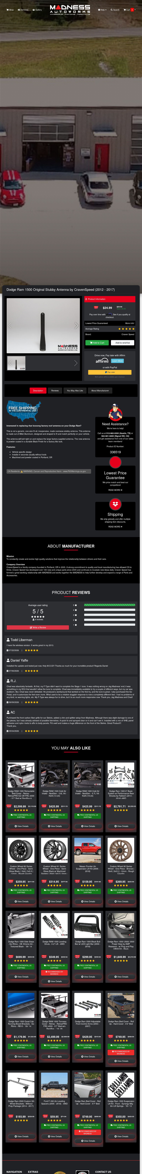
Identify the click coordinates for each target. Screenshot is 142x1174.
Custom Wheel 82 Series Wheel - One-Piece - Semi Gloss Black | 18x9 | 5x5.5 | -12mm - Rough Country (21, 870)
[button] (76, 326)
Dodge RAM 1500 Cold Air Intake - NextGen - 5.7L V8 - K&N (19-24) (87, 793)
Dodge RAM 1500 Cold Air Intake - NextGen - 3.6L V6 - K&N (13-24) (54, 793)
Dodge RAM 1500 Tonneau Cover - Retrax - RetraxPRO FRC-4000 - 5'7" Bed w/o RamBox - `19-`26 (54, 1025)
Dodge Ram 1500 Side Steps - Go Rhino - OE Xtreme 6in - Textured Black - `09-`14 (21, 944)
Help (102, 9)
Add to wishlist (123, 342)
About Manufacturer (100, 390)
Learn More (117, 360)
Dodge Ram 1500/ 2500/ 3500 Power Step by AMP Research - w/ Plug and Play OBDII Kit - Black (121, 945)
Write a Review (39, 627)
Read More (114, 490)
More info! (129, 323)
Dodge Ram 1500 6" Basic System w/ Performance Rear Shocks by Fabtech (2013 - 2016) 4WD (121, 794)
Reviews (55, 390)
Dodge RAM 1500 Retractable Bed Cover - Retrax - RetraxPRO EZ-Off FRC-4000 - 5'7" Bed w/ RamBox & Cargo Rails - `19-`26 (21, 795)
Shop (11, 9)
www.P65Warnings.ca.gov (74, 471)
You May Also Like (75, 390)
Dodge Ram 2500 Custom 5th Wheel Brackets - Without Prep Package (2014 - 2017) (21, 1103)
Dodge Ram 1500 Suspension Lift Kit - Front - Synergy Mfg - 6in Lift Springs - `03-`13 (121, 1103)
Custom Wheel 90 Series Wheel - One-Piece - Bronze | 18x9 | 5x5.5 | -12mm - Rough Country (121, 870)
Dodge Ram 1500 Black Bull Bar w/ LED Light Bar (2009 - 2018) (88, 944)
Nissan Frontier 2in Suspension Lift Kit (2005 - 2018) (87, 869)
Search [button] (116, 9)
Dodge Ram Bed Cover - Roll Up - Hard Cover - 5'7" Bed (88, 1102)
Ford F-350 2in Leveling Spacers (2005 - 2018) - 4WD (54, 1102)
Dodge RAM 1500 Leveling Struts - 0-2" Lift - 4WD (54, 942)
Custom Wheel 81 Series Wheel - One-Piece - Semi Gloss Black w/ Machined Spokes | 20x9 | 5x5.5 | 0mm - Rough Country (54, 871)
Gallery (38, 9)
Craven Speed (128, 334)
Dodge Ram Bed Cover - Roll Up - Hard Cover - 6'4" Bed (121, 1022)
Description (38, 390)
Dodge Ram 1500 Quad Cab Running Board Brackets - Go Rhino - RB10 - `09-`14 (21, 1024)
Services (24, 9)
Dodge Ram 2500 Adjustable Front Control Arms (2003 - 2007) (87, 1024)
